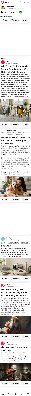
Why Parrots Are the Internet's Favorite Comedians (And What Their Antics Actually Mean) (15, 69)
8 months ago (15, 344)
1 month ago (19, 134)
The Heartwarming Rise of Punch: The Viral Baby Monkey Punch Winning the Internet (14, 292)
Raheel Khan (10, 6)
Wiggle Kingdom (11, 130)
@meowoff (9, 240)
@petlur (8, 63)
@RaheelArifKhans (11, 8)
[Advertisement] (15, 39)
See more (25, 96)
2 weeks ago (14, 63)
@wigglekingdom (10, 134)
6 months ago (15, 286)
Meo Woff (9, 238)
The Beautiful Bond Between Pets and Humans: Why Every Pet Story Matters (15, 140)
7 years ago (20, 8)
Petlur (8, 61)
